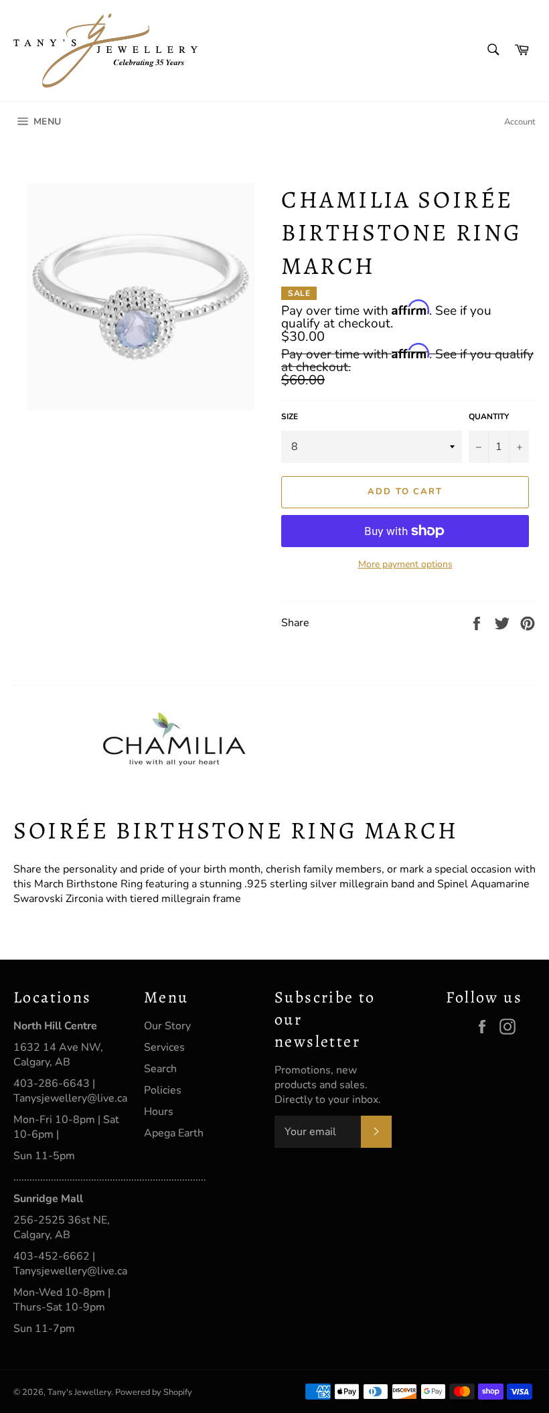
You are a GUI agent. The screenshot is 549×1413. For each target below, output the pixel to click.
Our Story (167, 1026)
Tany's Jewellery (79, 1392)
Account (520, 122)
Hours (158, 1111)
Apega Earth (174, 1133)
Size (289, 416)
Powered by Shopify (153, 1392)
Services (164, 1047)
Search (160, 1068)
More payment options (405, 564)
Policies (162, 1090)
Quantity (489, 416)
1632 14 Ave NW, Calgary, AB (58, 1054)
